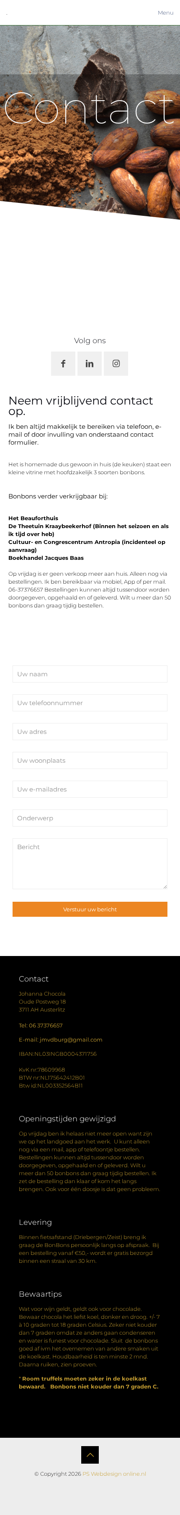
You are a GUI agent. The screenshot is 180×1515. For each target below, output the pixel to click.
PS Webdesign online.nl (113, 1473)
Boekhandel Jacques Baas (46, 557)
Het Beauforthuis (33, 518)
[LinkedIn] (101, 1486)
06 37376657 (46, 1025)
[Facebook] (79, 1486)
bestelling (44, 1252)
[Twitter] (90, 1486)
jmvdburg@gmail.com (71, 1039)
